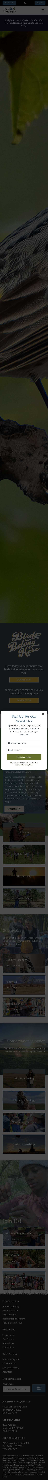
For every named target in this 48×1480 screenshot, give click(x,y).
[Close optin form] (43, 714)
